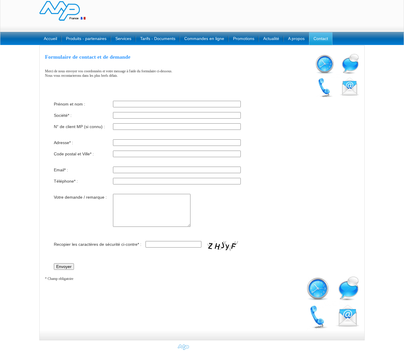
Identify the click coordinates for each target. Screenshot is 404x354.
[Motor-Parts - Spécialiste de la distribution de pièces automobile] (202, 350)
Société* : (63, 115)
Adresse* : (63, 142)
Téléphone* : (66, 181)
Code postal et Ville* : (74, 154)
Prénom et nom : (69, 104)
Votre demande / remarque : (80, 197)
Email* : (61, 170)
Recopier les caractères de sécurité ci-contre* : (97, 244)
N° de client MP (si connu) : (79, 126)
